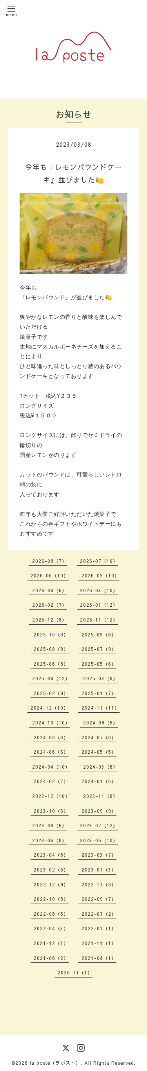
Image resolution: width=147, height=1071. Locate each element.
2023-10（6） (51, 811)
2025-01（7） (99, 693)
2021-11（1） (99, 943)
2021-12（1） (51, 943)
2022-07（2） (99, 914)
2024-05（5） (99, 752)
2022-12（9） (51, 884)
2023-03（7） (99, 855)
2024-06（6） (51, 752)
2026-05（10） (101, 575)
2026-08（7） (49, 561)
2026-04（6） (49, 590)
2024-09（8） (100, 722)
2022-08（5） (51, 914)
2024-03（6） (100, 767)
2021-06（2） (51, 958)
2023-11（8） (100, 796)
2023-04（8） (51, 855)
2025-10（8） (51, 634)
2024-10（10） (51, 722)
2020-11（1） (75, 972)
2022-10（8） (51, 899)
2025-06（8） (51, 664)
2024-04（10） (51, 767)
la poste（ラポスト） (55, 1063)
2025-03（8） (100, 678)
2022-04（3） (51, 928)
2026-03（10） (99, 590)
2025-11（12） (99, 619)
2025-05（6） (99, 664)
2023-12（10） (51, 796)
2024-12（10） (50, 707)
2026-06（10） (50, 575)
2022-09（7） (99, 899)
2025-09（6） (99, 634)
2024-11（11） (101, 707)
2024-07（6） (99, 737)
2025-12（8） (49, 619)
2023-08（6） (49, 825)
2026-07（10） (99, 561)
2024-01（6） (99, 781)
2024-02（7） (51, 781)
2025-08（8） (51, 649)
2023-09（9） (99, 811)
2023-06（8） (49, 840)
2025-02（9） (51, 693)
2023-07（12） (99, 825)
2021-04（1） (99, 958)
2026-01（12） (99, 605)
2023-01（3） (99, 869)
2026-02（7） (49, 605)
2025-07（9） (99, 649)
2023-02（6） (51, 869)
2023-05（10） (99, 840)
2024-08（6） (51, 737)
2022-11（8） (99, 884)
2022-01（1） (99, 928)
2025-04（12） (51, 678)
